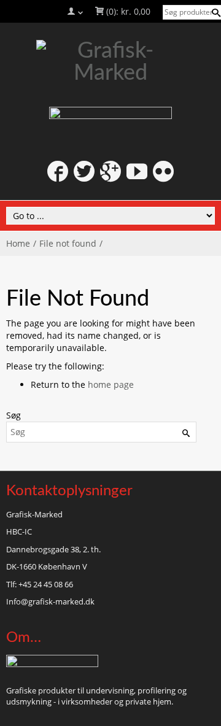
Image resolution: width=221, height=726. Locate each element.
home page (111, 384)
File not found (67, 243)
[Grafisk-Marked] (110, 62)
